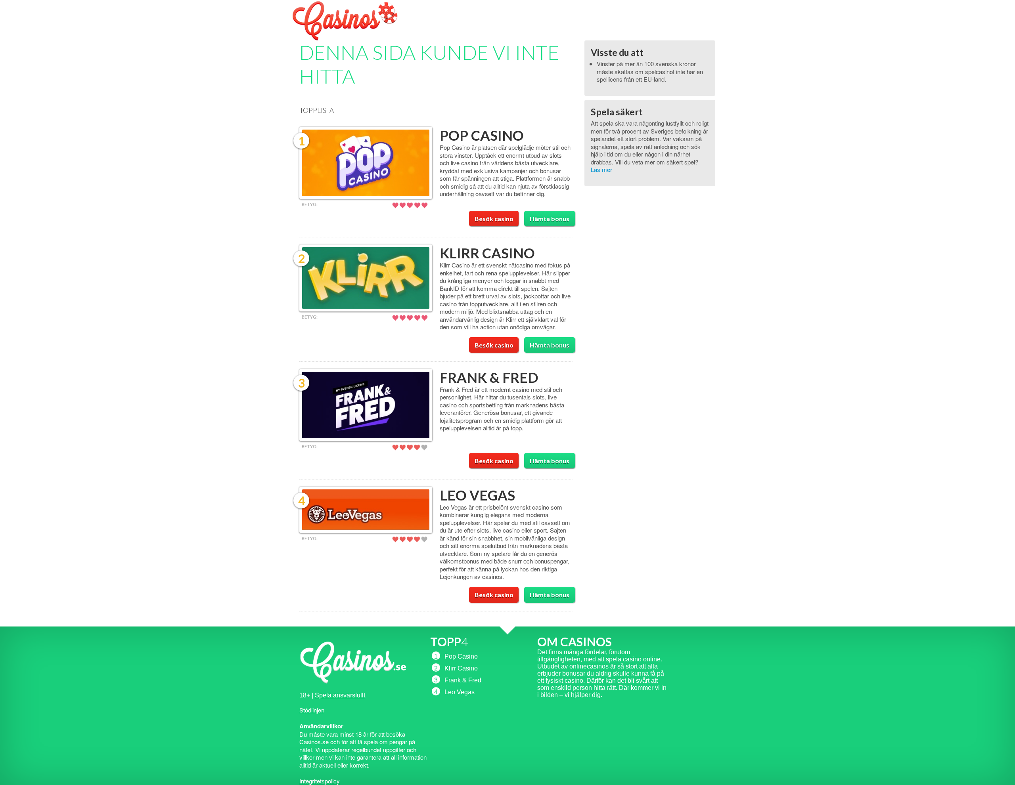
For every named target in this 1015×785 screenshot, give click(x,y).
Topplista (317, 110)
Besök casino (494, 218)
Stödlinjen (311, 710)
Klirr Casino (487, 252)
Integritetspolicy (319, 781)
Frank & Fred (489, 377)
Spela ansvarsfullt (340, 695)
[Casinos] (352, 39)
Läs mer (601, 169)
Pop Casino (482, 135)
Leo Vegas (477, 495)
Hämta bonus (549, 218)
